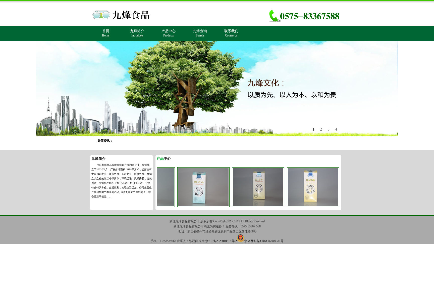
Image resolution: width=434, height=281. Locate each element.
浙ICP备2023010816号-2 (221, 241)
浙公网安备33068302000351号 (264, 241)
